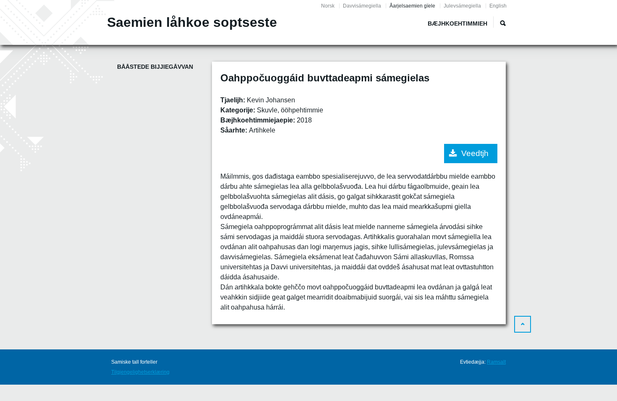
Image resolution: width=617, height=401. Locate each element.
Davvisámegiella (362, 6)
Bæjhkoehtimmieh (457, 23)
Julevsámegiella (462, 6)
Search (503, 23)
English (498, 6)
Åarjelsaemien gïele (412, 6)
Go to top (522, 324)
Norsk (328, 6)
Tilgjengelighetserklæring (140, 372)
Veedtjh (475, 153)
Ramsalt (496, 362)
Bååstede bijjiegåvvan (155, 66)
